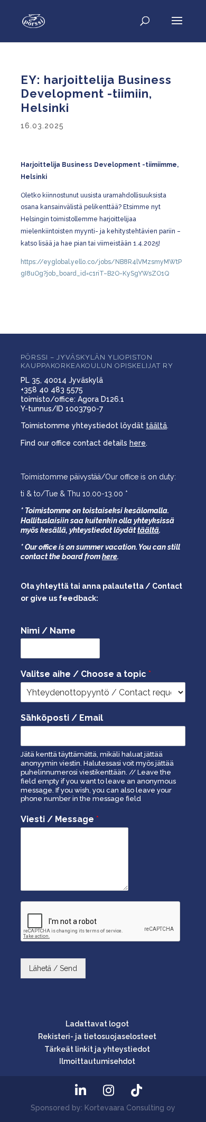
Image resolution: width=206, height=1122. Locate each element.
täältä (156, 425)
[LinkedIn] (80, 1090)
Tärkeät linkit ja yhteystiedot (97, 1049)
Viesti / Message (60, 819)
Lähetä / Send (53, 968)
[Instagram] (108, 1090)
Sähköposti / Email (62, 718)
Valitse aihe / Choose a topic (86, 674)
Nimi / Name (48, 631)
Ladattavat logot (97, 1024)
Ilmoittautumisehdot (97, 1061)
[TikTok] (136, 1090)
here (137, 443)
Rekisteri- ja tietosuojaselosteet (97, 1036)
